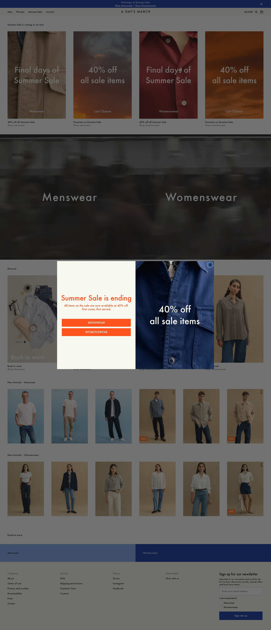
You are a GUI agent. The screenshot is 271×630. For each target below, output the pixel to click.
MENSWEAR (96, 322)
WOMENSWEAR (96, 332)
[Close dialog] (210, 264)
